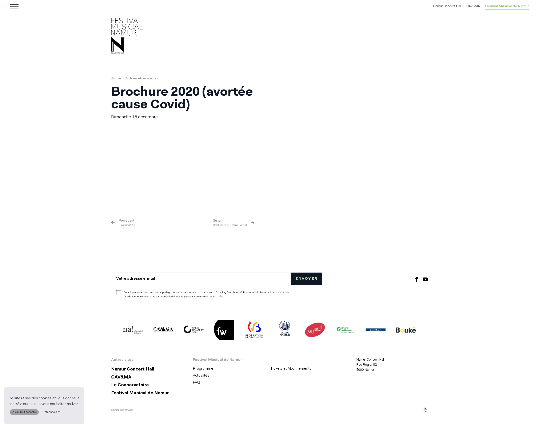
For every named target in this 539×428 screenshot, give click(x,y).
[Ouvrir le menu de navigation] (14, 6)
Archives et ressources (141, 78)
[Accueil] (127, 37)
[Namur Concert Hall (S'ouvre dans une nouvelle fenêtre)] (194, 331)
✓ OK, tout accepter (24, 412)
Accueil (116, 78)
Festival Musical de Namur (507, 6)
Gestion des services (122, 410)
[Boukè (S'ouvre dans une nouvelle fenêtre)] (406, 331)
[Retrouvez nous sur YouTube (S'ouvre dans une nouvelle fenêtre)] (425, 279)
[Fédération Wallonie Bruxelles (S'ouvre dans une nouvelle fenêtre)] (254, 331)
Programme (203, 369)
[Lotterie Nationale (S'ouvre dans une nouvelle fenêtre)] (345, 331)
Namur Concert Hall (447, 6)
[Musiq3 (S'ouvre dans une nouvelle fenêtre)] (315, 331)
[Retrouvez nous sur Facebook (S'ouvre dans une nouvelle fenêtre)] (417, 279)
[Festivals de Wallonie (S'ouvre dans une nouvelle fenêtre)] (224, 331)
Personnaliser (51, 412)
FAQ (196, 383)
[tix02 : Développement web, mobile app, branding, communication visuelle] (425, 410)
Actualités (201, 376)
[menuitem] (230, 368)
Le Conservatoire (130, 385)
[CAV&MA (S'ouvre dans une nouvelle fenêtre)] (163, 331)
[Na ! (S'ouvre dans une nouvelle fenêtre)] (133, 331)
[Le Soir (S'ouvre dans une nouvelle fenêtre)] (376, 331)
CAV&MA (473, 6)
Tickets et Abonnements (290, 369)
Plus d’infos (216, 297)
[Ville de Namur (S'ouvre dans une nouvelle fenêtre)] (285, 331)
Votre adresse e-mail (135, 279)
